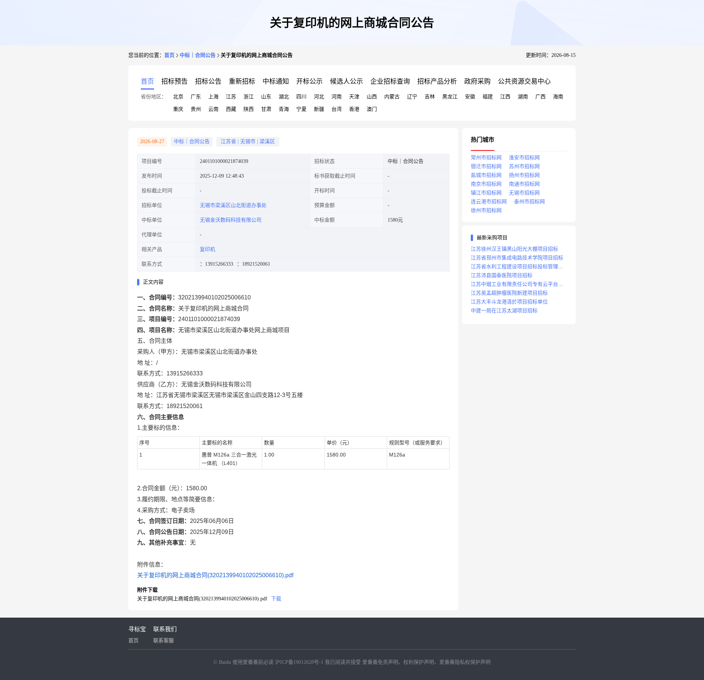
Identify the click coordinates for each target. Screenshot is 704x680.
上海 (213, 96)
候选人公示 (346, 81)
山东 (266, 96)
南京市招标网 (486, 184)
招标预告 (174, 81)
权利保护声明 (418, 662)
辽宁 (412, 96)
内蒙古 (392, 96)
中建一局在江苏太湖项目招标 (504, 310)
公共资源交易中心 (524, 81)
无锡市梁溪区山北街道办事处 (233, 205)
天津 (354, 96)
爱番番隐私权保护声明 (465, 662)
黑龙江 (450, 96)
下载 (276, 598)
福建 (488, 96)
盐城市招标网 (486, 175)
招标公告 (208, 81)
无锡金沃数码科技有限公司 (230, 220)
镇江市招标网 (486, 193)
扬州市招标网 (524, 175)
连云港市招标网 (489, 201)
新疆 (319, 109)
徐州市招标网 (486, 210)
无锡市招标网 (524, 193)
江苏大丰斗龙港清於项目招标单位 (509, 302)
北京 (178, 96)
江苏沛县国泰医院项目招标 (501, 275)
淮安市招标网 (524, 157)
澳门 (372, 109)
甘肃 (266, 109)
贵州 (196, 109)
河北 (319, 96)
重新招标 (242, 81)
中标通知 (276, 81)
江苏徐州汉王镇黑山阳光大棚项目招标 (514, 249)
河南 (336, 96)
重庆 (178, 109)
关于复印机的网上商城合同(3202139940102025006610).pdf (215, 575)
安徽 (470, 96)
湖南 (523, 96)
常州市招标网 (486, 157)
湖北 (284, 96)
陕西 (248, 109)
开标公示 (309, 81)
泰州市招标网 (529, 201)
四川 (301, 96)
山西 (372, 96)
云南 (213, 109)
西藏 (231, 109)
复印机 (207, 249)
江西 (505, 96)
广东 (196, 96)
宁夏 (301, 109)
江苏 (231, 96)
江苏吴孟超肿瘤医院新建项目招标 (509, 293)
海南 (558, 96)
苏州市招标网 (524, 166)
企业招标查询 (390, 81)
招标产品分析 (437, 81)
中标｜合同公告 (198, 55)
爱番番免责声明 (380, 662)
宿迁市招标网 (486, 166)
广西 (540, 96)
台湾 (336, 109)
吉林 (430, 96)
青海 (284, 109)
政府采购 (477, 81)
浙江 (248, 96)
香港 (354, 109)
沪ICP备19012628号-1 (300, 662)
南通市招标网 (524, 184)
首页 (169, 55)
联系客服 (163, 640)
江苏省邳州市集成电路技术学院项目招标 (517, 258)
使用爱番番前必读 (253, 662)
